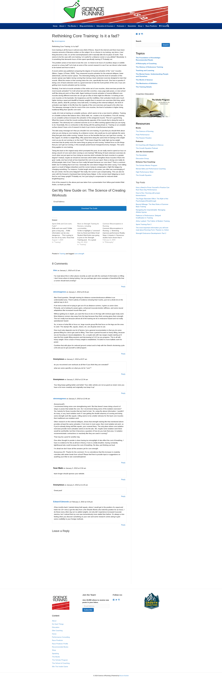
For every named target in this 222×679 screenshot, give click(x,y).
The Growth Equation (143, 175)
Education (55, 627)
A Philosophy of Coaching (146, 63)
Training (62, 254)
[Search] (168, 26)
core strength (79, 254)
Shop (140, 26)
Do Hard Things (58, 624)
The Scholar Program (60, 660)
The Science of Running (144, 131)
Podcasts (120, 26)
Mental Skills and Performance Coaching (151, 169)
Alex (55, 270)
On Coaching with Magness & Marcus (149, 145)
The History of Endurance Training (149, 67)
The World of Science (144, 80)
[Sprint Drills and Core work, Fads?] (64, 233)
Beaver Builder (124, 675)
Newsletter (132, 26)
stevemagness (59, 292)
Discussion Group (142, 158)
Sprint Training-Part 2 (143, 224)
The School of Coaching (61, 663)
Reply (123, 286)
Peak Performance (143, 135)
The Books (72, 26)
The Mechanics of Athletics (146, 83)
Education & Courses (105, 26)
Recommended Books (60, 647)
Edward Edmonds (61, 502)
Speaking (55, 653)
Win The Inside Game (60, 666)
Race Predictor (151, 26)
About (61, 26)
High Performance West (144, 172)
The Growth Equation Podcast (147, 148)
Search (138, 41)
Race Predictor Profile (60, 644)
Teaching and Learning (145, 70)
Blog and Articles (86, 26)
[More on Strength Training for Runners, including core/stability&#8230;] (90, 234)
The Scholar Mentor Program (146, 165)
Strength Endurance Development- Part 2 (151, 233)
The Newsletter (141, 155)
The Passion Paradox (144, 138)
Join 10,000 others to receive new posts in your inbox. (95, 601)
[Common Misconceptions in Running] (115, 233)
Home (55, 26)
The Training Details (144, 87)
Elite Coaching (57, 630)
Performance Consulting (61, 637)
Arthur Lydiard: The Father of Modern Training (153, 221)
